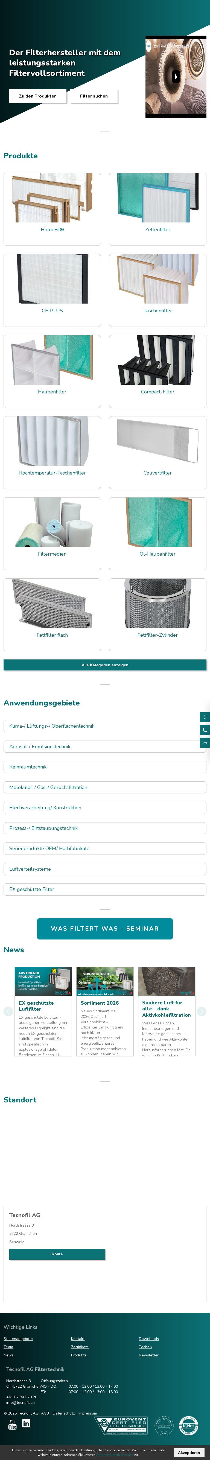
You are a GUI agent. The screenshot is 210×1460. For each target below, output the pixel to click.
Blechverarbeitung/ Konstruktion (45, 808)
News (9, 1355)
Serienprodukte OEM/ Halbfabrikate (49, 848)
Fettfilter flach (52, 635)
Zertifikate (80, 1347)
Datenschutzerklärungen (114, 1455)
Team (8, 1347)
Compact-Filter (157, 392)
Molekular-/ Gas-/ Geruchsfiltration (48, 787)
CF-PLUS (52, 311)
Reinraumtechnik (27, 767)
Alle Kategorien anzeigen (105, 665)
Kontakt (77, 1338)
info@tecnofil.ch (20, 1402)
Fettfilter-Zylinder (158, 635)
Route (57, 1254)
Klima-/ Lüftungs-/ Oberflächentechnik (51, 726)
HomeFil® (52, 230)
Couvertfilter (158, 473)
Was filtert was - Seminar (105, 929)
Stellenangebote (18, 1338)
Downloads (149, 1338)
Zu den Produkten (38, 96)
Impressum (87, 1413)
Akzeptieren (189, 1452)
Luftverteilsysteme (30, 869)
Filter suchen (94, 96)
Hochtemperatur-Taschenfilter (52, 473)
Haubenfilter (52, 392)
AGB (45, 1413)
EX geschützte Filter (31, 889)
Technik (145, 1347)
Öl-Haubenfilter (158, 554)
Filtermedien (52, 554)
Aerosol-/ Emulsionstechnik (39, 747)
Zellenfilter (157, 230)
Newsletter (149, 1355)
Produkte (79, 1355)
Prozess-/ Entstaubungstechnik (43, 828)
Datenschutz (64, 1413)
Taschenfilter (158, 311)
